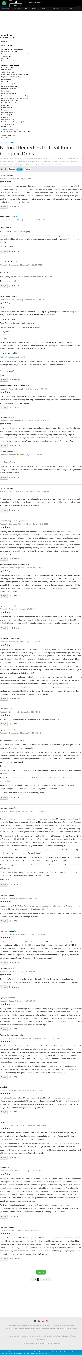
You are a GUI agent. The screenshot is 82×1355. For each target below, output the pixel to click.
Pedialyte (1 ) (5, 117)
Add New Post (16, 5)
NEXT (40, 1272)
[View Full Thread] (16, 217)
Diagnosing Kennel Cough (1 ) (11, 77)
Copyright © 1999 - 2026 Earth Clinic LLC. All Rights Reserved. (41, 1343)
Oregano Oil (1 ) (6, 115)
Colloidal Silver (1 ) (7, 72)
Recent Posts (55, 8)
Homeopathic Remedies (8, 89)
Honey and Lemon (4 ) (8, 93)
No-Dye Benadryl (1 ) (8, 112)
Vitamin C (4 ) (6, 56)
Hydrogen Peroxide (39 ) (9, 51)
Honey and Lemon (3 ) (8, 61)
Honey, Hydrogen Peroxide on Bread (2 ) (14, 96)
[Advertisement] (17, 1300)
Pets (26, 8)
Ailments (17, 8)
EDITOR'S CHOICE (6, 45)
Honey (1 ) (5, 91)
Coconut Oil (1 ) (6, 70)
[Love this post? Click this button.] (15, 407)
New (20, 169)
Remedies (6, 8)
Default (12, 169)
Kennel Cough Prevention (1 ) (10, 103)
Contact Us (68, 8)
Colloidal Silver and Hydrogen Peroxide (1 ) (15, 74)
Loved (28, 169)
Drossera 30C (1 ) (7, 79)
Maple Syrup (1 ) (6, 108)
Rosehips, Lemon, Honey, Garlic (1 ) (12, 122)
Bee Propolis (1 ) (6, 67)
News (44, 8)
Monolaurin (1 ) (6, 110)
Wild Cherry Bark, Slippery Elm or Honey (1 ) (15, 131)
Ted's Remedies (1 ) (7, 124)
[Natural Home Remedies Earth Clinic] (4, 3)
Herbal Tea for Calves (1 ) (9, 86)
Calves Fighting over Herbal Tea (13, 357)
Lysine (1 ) (4, 105)
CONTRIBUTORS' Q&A (8, 136)
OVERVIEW (4, 42)
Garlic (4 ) (4, 58)
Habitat (35, 8)
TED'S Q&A (4, 137)
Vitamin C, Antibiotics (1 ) (9, 129)
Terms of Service (62, 1336)
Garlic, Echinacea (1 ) (8, 84)
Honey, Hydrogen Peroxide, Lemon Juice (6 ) (15, 54)
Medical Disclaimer (51, 1336)
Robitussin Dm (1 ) (7, 119)
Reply (4, 206)
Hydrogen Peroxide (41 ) (9, 100)
